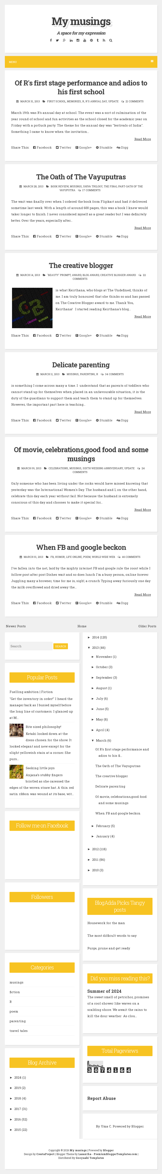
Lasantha (84, 1154)
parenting (87, 374)
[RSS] (104, 40)
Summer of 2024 (104, 991)
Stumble (105, 147)
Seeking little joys (40, 768)
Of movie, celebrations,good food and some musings (81, 454)
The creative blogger (81, 265)
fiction (14, 992)
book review (60, 186)
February (103, 826)
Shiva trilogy (93, 186)
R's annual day (96, 101)
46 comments (131, 556)
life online (74, 556)
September (104, 677)
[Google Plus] (64, 40)
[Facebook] (50, 40)
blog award (90, 275)
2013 (95, 647)
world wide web (103, 556)
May (99, 719)
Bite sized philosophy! (43, 727)
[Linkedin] (71, 40)
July (99, 698)
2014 (95, 637)
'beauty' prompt (59, 275)
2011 (95, 859)
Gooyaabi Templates (90, 1157)
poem (86, 556)
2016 (17, 1119)
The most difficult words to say (112, 935)
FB (52, 556)
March (101, 740)
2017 (17, 1109)
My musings (81, 21)
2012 (95, 849)
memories (74, 101)
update (113, 101)
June (100, 709)
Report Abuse (101, 1098)
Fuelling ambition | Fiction (31, 692)
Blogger (137, 1126)
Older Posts (147, 626)
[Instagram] (78, 40)
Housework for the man (106, 923)
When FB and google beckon (81, 547)
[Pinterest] (91, 40)
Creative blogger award (118, 275)
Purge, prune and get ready (108, 948)
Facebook (44, 147)
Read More (142, 139)
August (101, 688)
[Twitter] (57, 40)
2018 (17, 1098)
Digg (124, 147)
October (102, 667)
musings (76, 186)
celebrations (58, 468)
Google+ (85, 147)
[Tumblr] (97, 40)
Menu (13, 62)
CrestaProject (45, 1154)
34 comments (114, 374)
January (102, 836)
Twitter (65, 147)
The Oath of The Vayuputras (81, 176)
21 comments (135, 101)
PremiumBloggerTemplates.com (115, 1154)
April (100, 730)
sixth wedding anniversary (103, 468)
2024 (18, 1077)
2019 (17, 1088)
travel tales (18, 1031)
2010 (95, 870)
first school (56, 101)
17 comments (91, 190)
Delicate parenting (81, 364)
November (104, 656)
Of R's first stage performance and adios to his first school (81, 87)
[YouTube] (85, 40)
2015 (17, 1129)
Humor (60, 556)
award (76, 275)
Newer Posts (16, 626)
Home (81, 626)
